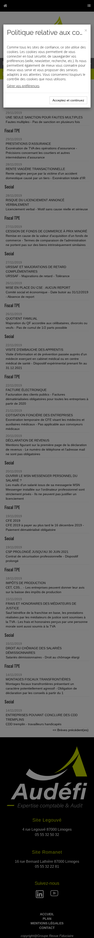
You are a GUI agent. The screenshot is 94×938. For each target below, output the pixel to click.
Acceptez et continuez (68, 100)
